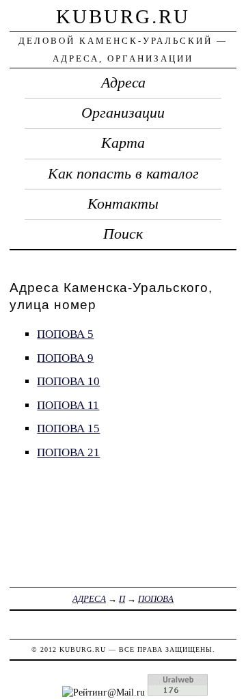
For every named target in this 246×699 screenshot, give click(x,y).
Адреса (123, 83)
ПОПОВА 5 (65, 334)
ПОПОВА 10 (68, 381)
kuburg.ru (123, 16)
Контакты (123, 204)
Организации (123, 113)
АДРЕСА (89, 599)
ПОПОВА (156, 599)
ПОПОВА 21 (68, 452)
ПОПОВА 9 (65, 358)
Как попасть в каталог (123, 174)
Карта (123, 143)
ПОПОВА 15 (68, 428)
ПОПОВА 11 (68, 405)
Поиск (123, 234)
